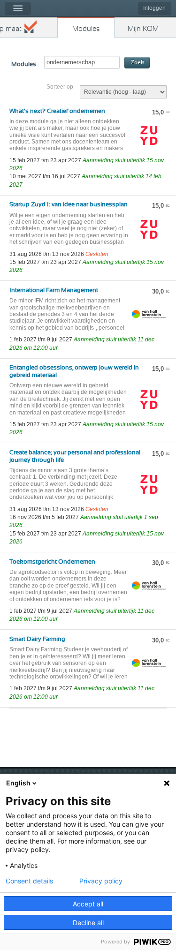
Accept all (88, 904)
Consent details (29, 881)
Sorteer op (59, 87)
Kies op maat (11, 28)
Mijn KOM (143, 28)
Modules (86, 28)
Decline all (88, 923)
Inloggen (154, 8)
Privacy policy (100, 881)
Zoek (137, 62)
